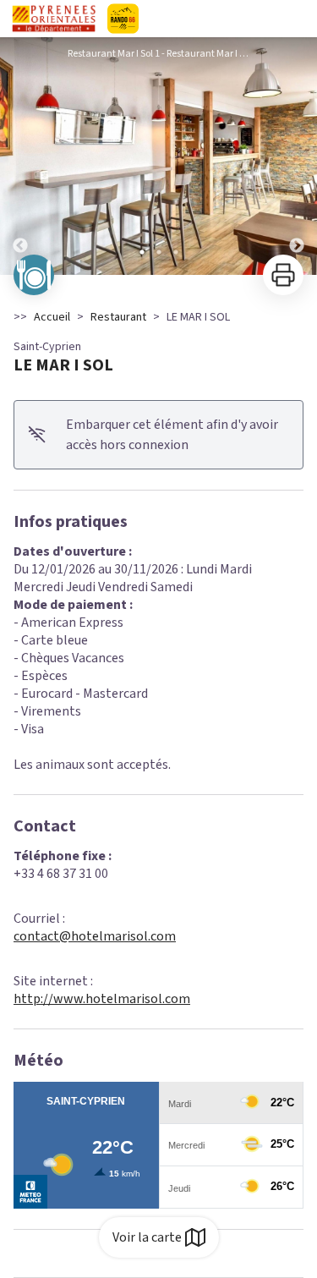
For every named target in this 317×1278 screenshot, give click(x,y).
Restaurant (118, 317)
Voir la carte (147, 1237)
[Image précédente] (20, 156)
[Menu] (298, 18)
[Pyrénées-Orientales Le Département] (158, 18)
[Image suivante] (296, 156)
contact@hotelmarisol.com (95, 936)
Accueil (52, 317)
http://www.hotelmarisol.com (102, 999)
